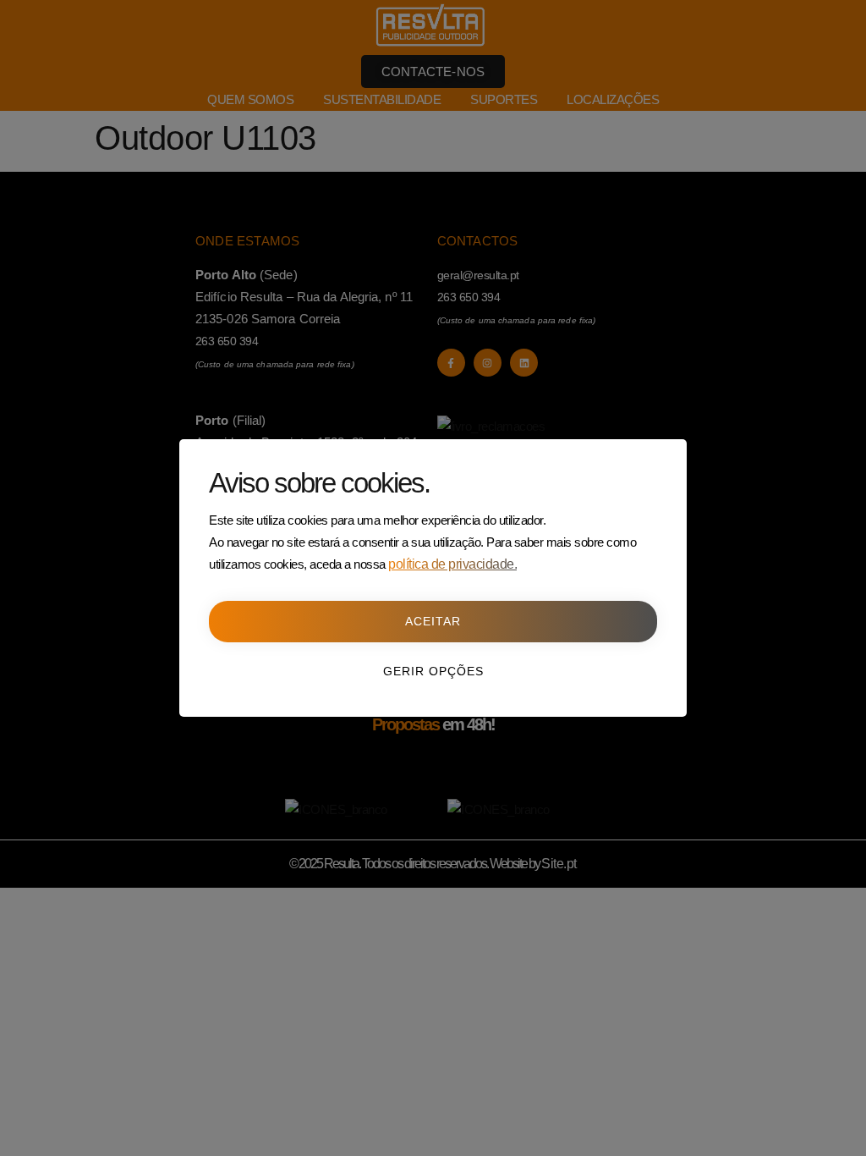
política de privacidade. (452, 564)
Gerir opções (433, 671)
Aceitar (433, 621)
